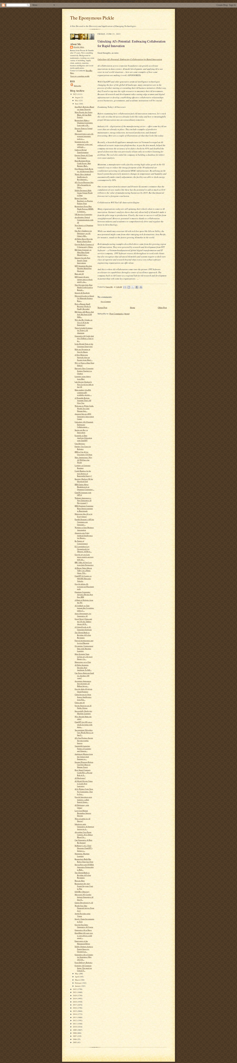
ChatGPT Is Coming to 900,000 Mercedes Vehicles (83, 578)
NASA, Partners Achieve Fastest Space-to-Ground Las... (84, 949)
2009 (75, 1030)
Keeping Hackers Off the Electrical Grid (84, 480)
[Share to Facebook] (136, 287)
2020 (75, 995)
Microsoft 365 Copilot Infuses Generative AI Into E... (84, 897)
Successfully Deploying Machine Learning (83, 712)
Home (132, 307)
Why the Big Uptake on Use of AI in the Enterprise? (83, 322)
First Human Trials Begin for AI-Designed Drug (84, 170)
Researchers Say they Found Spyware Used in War (84, 886)
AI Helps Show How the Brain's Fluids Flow (84, 240)
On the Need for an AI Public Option (83, 706)
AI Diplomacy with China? (82, 806)
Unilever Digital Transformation (82, 150)
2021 (75, 992)
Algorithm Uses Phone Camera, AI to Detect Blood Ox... (84, 834)
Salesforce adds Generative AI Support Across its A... (84, 826)
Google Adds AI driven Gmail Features (83, 690)
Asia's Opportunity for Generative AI (83, 614)
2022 (75, 989)
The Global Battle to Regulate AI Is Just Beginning (83, 635)
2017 (75, 1005)
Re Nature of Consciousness (81, 542)
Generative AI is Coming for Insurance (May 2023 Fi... (84, 957)
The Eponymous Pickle (92, 17)
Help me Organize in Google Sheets (82, 350)
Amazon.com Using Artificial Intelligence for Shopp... (84, 535)
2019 (75, 998)
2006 (75, 1039)
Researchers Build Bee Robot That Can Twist (84, 860)
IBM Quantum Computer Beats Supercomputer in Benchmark (84, 508)
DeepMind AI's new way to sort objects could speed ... (84, 935)
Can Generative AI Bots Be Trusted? (83, 841)
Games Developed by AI (84, 902)
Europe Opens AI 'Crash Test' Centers (84, 156)
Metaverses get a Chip (83, 662)
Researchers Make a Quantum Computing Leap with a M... (84, 122)
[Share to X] (132, 287)
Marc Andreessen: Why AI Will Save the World (83, 460)
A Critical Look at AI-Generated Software (83, 628)
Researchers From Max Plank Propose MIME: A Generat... (84, 208)
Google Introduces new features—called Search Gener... (83, 799)
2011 (75, 1023)
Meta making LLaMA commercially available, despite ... (83, 392)
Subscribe (77, 85)
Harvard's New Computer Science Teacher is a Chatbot (84, 370)
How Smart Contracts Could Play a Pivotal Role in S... (83, 772)
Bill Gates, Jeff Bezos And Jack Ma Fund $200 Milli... (84, 314)
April (77, 976)
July (77, 100)
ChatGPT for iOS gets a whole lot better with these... (83, 724)
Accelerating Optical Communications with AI (84, 219)
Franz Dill (78, 47)
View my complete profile (79, 76)
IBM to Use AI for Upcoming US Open (83, 453)
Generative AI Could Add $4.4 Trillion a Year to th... (84, 338)
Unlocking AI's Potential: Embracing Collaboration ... (84, 424)
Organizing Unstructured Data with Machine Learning (84, 648)
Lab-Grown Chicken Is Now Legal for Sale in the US (84, 384)
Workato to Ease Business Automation (84, 528)
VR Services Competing (83, 214)
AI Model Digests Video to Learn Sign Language (84, 783)
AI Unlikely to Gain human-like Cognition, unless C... (84, 608)
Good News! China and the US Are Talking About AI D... (83, 621)
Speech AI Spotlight (82, 293)
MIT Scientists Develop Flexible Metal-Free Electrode (83, 268)
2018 (75, 1002)
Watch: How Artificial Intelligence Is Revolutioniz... (83, 176)
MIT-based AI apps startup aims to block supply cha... (84, 279)
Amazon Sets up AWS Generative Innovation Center (84, 416)
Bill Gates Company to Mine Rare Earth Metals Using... (83, 252)
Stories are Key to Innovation (81, 431)
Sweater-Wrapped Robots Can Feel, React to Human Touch (84, 764)
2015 (75, 1011)
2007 (75, 1036)
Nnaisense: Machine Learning (82, 854)
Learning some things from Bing (83, 377)
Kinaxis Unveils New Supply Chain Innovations (82, 260)
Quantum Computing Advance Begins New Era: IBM (84, 594)
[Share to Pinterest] (141, 287)
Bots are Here (80, 880)
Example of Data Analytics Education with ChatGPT (83, 438)
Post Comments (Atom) (119, 313)
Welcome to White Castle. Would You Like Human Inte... (84, 408)
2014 (75, 1014)
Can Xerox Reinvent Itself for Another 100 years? (84, 675)
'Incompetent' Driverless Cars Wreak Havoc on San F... (84, 732)
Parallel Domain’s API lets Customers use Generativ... (84, 522)
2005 (75, 1042)
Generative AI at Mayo (83, 930)
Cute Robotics (80, 443)
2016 (75, 1008)
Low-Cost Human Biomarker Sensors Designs (83, 813)
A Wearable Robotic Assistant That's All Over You (83, 400)
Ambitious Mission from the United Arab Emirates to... (84, 756)
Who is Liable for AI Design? (82, 819)
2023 (75, 94)
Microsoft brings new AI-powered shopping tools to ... (84, 136)
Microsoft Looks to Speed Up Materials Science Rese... (84, 298)
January (78, 986)
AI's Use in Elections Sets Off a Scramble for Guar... (84, 184)
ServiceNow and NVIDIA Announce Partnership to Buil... (84, 867)
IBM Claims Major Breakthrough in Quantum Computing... (84, 487)
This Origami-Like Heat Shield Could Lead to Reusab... (84, 287)
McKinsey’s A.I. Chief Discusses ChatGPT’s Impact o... (83, 848)
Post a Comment (106, 302)
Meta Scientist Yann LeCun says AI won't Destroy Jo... (84, 656)
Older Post (162, 307)
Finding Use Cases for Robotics (83, 447)
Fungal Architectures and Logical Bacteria (84, 641)
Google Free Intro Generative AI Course (84, 925)
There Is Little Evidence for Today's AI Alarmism (84, 330)
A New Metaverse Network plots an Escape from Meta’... (84, 357)
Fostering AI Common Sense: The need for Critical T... (83, 968)
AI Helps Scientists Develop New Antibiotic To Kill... (83, 667)
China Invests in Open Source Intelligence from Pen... (83, 697)
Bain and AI (79, 274)
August (78, 97)
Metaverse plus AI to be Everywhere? (83, 515)
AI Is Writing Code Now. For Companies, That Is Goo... (84, 791)
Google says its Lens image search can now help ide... (84, 557)
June (77, 103)
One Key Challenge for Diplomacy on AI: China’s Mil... (83, 233)
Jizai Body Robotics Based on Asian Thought (84, 107)
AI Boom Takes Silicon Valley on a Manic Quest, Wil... (83, 570)
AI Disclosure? (80, 778)
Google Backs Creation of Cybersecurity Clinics (84, 245)
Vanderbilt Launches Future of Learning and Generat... (83, 748)
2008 (75, 1033)
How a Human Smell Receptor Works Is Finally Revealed (83, 306)
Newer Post (102, 307)
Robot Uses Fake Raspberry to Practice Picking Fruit (84, 200)
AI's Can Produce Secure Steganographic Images (84, 740)
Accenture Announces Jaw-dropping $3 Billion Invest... (83, 683)
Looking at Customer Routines (82, 466)
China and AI (80, 702)
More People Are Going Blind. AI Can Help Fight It (84, 114)
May (77, 973)
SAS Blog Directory (82, 891)
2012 (75, 1020)
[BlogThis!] (128, 287)
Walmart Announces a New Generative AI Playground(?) (83, 500)
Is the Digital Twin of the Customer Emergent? (84, 345)
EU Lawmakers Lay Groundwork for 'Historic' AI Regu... (83, 549)
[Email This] (124, 287)
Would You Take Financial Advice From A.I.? (84, 908)
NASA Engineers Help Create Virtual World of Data (84, 192)
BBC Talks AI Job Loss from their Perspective (84, 563)
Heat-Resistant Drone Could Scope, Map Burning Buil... (83, 163)
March (77, 980)
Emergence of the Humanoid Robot (82, 942)
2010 (75, 1026)
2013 (75, 1017)
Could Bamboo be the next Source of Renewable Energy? (83, 473)
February (78, 983)
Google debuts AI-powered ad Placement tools (84, 586)
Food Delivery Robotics (83, 962)
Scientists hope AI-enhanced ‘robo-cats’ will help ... (84, 144)
